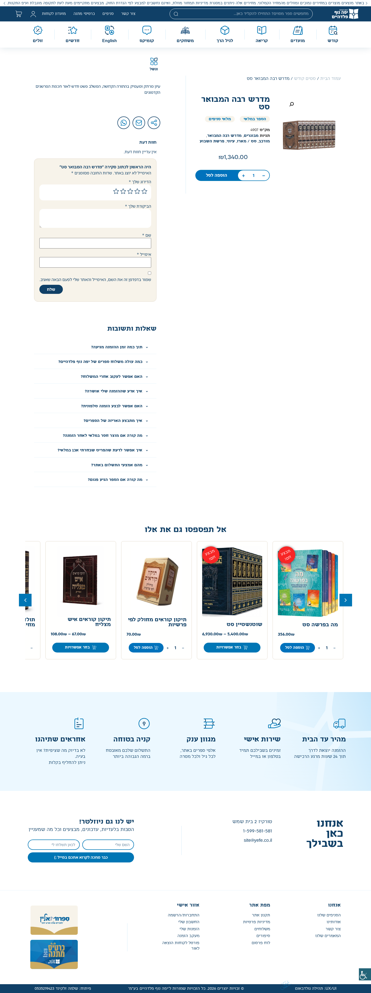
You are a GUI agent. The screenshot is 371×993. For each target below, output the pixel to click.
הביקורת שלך (138, 206)
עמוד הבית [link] (330, 79)
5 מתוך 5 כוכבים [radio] (116, 191)
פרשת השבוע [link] (212, 141)
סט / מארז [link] (246, 141)
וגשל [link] (154, 69)
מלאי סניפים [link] (220, 119)
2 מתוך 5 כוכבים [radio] (137, 191)
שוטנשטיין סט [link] (244, 624)
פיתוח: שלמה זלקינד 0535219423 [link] (63, 988)
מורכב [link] (264, 141)
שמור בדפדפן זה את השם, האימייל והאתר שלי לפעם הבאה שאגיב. (95, 279)
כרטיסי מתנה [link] (84, 14)
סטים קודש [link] (305, 79)
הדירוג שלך (140, 182)
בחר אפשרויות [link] (228, 647)
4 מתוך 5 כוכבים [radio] (123, 191)
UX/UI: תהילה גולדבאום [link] (315, 988)
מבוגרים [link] (251, 136)
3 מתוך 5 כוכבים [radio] (130, 191)
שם (146, 235)
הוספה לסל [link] (216, 175)
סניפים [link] (108, 14)
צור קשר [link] (128, 14)
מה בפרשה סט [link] (320, 624)
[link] (365, 974)
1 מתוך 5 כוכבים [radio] (144, 191)
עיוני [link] (231, 141)
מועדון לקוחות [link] (54, 14)
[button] (366, 3)
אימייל (144, 254)
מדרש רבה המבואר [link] (224, 136)
